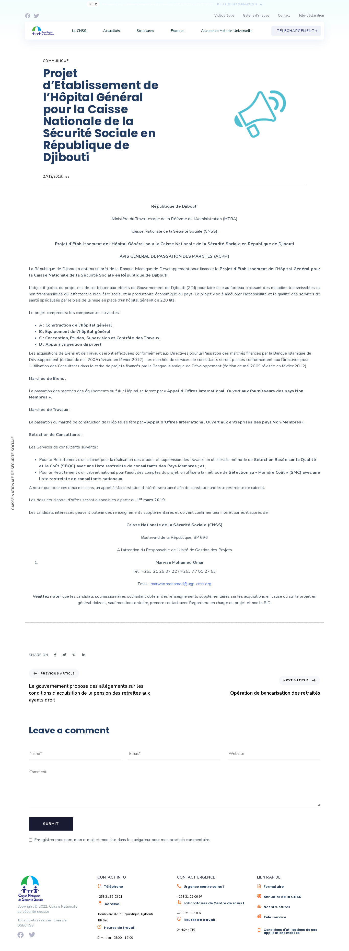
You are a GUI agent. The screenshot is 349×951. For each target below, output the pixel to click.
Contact (284, 15)
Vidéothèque (224, 15)
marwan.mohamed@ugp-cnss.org (181, 584)
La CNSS (79, 30)
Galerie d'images (256, 15)
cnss (65, 176)
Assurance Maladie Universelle (226, 30)
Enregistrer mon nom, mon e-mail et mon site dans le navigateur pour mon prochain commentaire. (122, 840)
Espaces (177, 30)
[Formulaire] (294, 889)
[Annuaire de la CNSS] (294, 899)
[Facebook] (27, 15)
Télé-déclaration (311, 15)
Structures (145, 30)
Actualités (111, 30)
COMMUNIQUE (56, 61)
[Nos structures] (294, 909)
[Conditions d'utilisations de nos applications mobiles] (294, 931)
